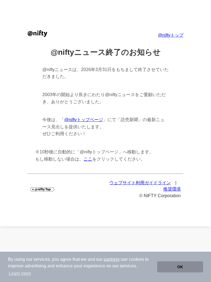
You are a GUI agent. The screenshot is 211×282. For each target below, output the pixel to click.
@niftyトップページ (83, 119)
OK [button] (180, 267)
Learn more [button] (20, 273)
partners (112, 259)
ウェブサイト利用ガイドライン (140, 182)
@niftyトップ (171, 35)
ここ (88, 159)
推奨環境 (172, 189)
